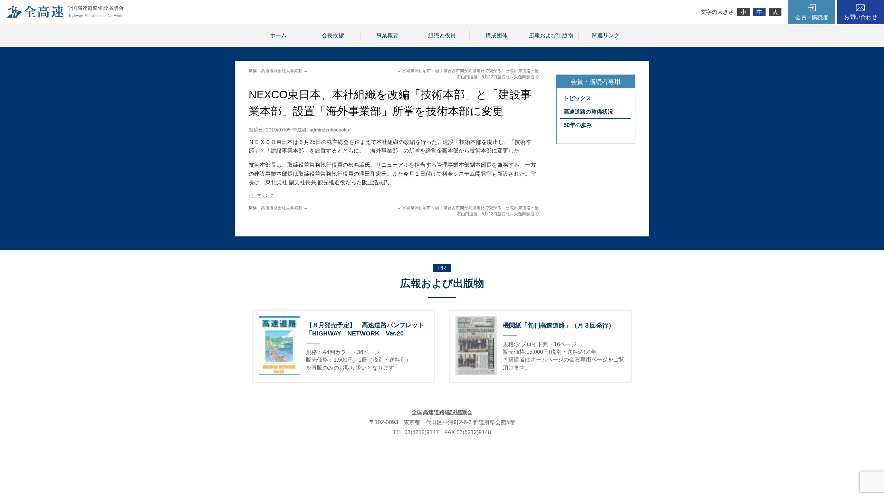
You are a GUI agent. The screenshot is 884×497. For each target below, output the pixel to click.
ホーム (278, 35)
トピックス (577, 98)
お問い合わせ (860, 17)
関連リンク (605, 35)
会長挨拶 (333, 35)
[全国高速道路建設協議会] (65, 16)
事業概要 (387, 35)
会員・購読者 (811, 17)
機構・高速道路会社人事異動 (278, 70)
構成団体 (497, 35)
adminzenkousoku (329, 130)
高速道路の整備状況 (588, 112)
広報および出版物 (551, 35)
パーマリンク (261, 195)
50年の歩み (578, 125)
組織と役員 (442, 35)
